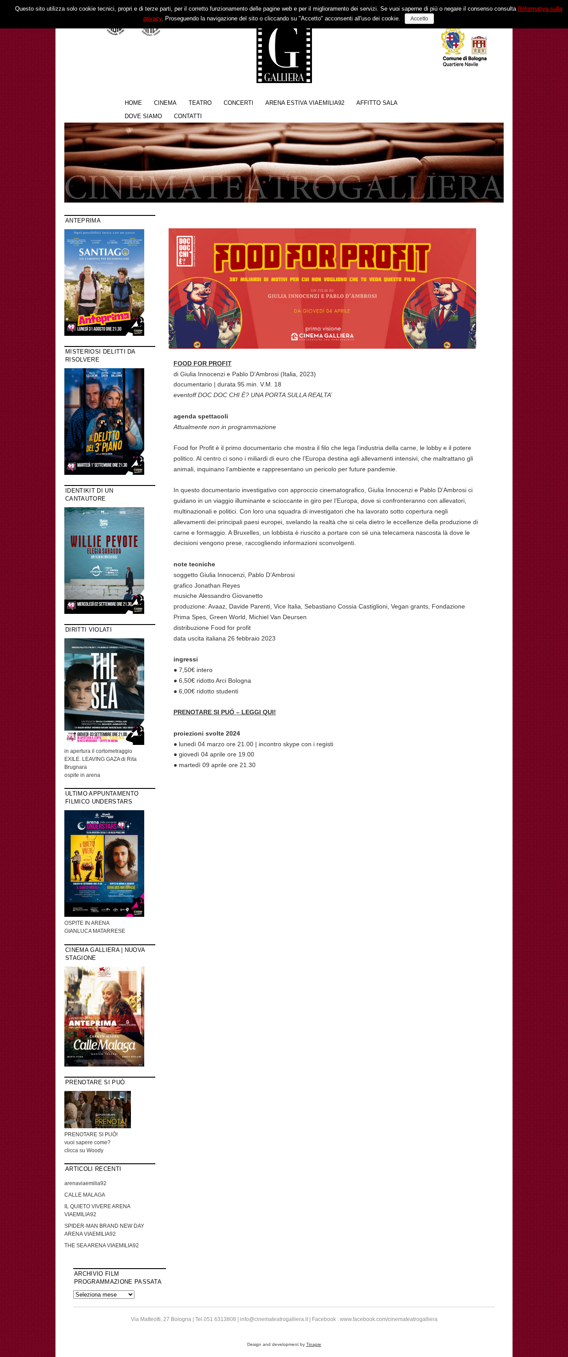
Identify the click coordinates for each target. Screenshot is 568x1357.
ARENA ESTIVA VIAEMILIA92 (304, 102)
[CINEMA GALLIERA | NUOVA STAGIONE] (104, 1065)
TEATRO (200, 102)
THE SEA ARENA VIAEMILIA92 (101, 1245)
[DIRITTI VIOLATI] (104, 743)
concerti (238, 102)
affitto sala (377, 102)
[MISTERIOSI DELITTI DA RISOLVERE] (104, 473)
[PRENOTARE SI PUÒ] (97, 1126)
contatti (188, 116)
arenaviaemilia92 (85, 1183)
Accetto (419, 19)
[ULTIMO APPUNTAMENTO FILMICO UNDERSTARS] (104, 915)
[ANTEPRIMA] (104, 334)
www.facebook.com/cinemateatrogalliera (389, 1319)
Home (133, 102)
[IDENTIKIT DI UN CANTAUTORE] (104, 612)
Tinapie (313, 1344)
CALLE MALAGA (84, 1195)
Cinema (165, 102)
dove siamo (143, 116)
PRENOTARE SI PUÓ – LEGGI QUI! (225, 712)
